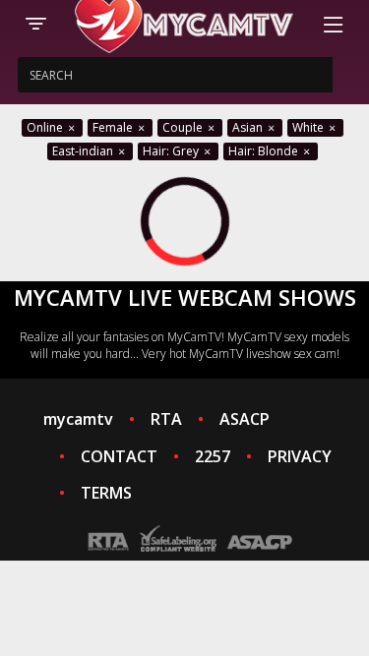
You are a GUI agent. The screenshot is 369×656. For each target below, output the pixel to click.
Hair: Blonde (264, 151)
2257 (212, 456)
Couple (184, 127)
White (309, 127)
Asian (249, 127)
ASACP (244, 419)
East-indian (84, 151)
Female (114, 127)
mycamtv (78, 419)
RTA (166, 419)
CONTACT (119, 456)
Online (46, 127)
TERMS (106, 493)
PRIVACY (300, 456)
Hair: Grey (172, 151)
